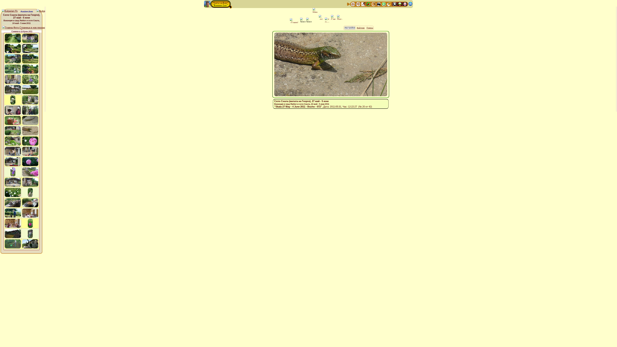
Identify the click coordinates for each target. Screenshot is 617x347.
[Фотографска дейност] (379, 4)
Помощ (370, 28)
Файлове (361, 28)
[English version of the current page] (10, 11)
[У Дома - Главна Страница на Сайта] (395, 4)
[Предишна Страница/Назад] (353, 4)
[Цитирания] (368, 4)
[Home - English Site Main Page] (405, 4)
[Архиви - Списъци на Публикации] (363, 4)
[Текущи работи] (374, 4)
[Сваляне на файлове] (384, 4)
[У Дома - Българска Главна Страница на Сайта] (400, 4)
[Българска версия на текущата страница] (44, 11)
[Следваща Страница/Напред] (358, 4)
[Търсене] (389, 4)
